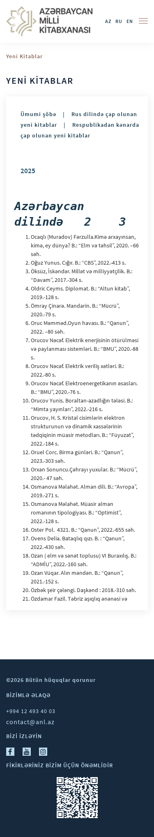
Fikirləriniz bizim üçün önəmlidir (59, 765)
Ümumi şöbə (38, 114)
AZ (108, 21)
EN (129, 21)
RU (118, 21)
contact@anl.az (30, 722)
